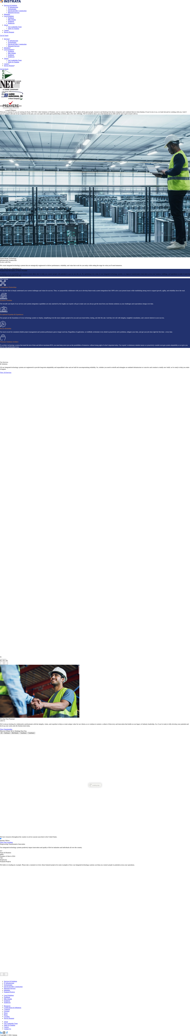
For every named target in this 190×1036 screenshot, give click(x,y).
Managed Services (13, 12)
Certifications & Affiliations (12, 1007)
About (6, 25)
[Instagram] (4, 1033)
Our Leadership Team (15, 27)
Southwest (11, 23)
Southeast (11, 21)
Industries (7, 14)
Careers (6, 30)
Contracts (7, 1009)
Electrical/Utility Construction (17, 11)
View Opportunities (6, 729)
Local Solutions (9, 16)
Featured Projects (9, 992)
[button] (1, 659)
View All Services (5, 372)
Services (6, 39)
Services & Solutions (10, 5)
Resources (7, 1006)
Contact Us (7, 1029)
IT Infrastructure (13, 7)
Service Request (9, 32)
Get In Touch (4, 35)
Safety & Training (13, 28)
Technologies (12, 9)
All (1, 733)
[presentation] (2, 663)
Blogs (6, 1015)
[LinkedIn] (1, 1033)
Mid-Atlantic (12, 20)
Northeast (11, 18)
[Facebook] (7, 1033)
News (6, 1013)
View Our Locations (6, 842)
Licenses (6, 1011)
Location (7, 1016)
